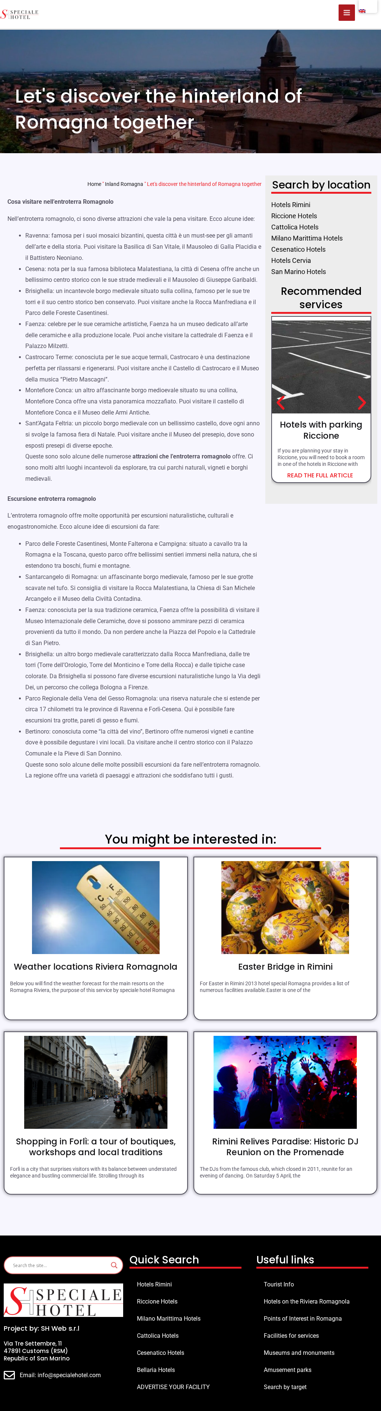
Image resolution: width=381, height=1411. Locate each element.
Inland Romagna (124, 184)
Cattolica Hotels (158, 1335)
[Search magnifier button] (114, 1265)
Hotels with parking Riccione (321, 430)
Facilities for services (291, 1335)
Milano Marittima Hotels (169, 1318)
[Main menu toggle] (347, 12)
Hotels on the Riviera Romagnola (307, 1301)
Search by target (285, 1387)
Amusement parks (287, 1369)
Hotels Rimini (154, 1284)
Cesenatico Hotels (160, 1352)
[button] (280, 403)
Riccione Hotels (157, 1301)
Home (94, 184)
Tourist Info (279, 1284)
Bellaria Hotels (156, 1369)
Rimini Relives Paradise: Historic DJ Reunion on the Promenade (285, 1147)
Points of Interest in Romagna (303, 1318)
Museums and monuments (299, 1352)
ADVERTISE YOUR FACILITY (173, 1387)
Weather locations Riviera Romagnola (95, 967)
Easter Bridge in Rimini (285, 967)
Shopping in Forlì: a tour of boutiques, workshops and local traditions (96, 1147)
